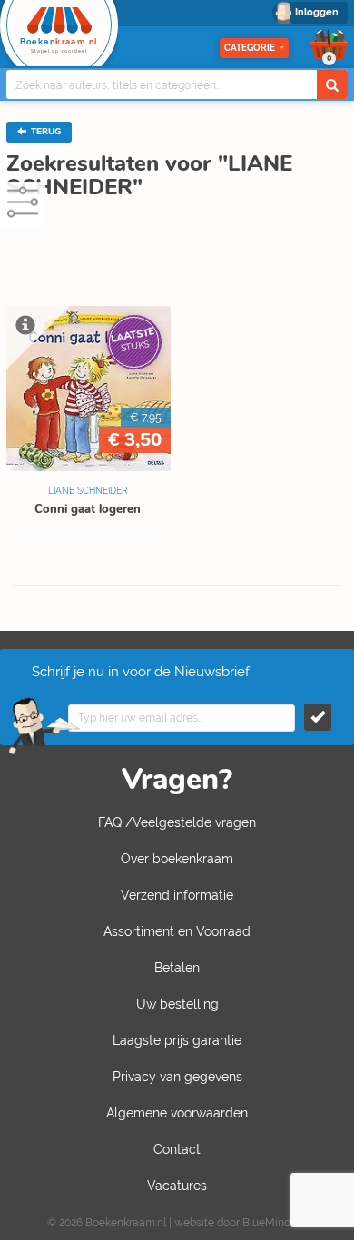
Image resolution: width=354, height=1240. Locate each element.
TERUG (44, 131)
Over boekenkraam (177, 858)
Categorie (249, 48)
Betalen (177, 967)
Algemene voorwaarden (177, 1113)
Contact (177, 1149)
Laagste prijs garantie (177, 1040)
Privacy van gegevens (177, 1076)
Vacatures (177, 1185)
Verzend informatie (177, 895)
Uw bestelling (177, 1004)
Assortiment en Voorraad (177, 931)
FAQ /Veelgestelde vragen (177, 822)
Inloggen (317, 12)
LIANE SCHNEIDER (88, 491)
